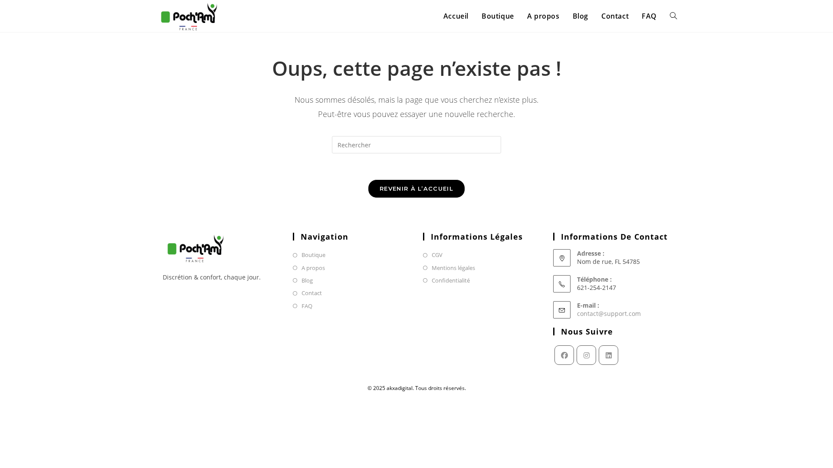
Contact (312, 293)
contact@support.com (609, 313)
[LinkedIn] (608, 355)
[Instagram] (586, 355)
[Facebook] (564, 355)
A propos (313, 268)
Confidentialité (451, 280)
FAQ (307, 306)
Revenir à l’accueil (416, 188)
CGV (437, 255)
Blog (307, 280)
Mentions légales (453, 268)
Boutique (313, 255)
